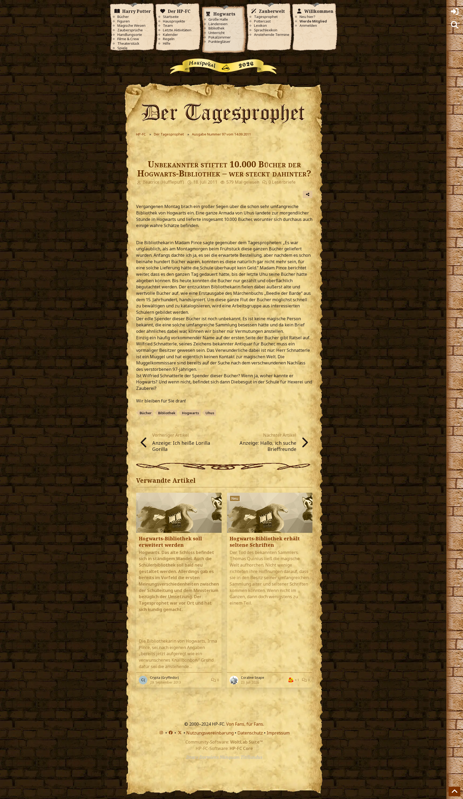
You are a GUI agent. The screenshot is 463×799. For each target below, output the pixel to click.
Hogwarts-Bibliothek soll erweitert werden (170, 541)
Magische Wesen (131, 25)
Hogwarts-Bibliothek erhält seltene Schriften (265, 541)
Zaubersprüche (130, 30)
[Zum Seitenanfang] (454, 791)
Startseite (171, 16)
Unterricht (216, 33)
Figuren (123, 21)
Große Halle (218, 19)
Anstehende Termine (271, 34)
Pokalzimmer (219, 37)
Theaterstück (128, 43)
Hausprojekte (174, 21)
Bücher (123, 16)
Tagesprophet (266, 16)
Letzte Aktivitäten (177, 30)
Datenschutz (250, 733)
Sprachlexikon (265, 30)
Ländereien (217, 24)
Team (168, 25)
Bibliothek (216, 28)
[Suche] (454, 25)
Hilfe (166, 43)
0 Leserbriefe (282, 182)
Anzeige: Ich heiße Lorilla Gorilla (181, 446)
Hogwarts (190, 412)
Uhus (210, 412)
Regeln (168, 39)
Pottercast (262, 21)
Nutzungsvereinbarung (210, 733)
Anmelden (308, 25)
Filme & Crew (128, 39)
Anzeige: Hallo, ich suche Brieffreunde (268, 446)
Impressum (278, 733)
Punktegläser (219, 41)
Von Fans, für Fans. (245, 724)
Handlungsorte (129, 34)
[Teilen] (307, 194)
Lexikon (260, 25)
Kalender (170, 34)
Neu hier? (307, 16)
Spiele (122, 48)
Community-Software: (224, 742)
